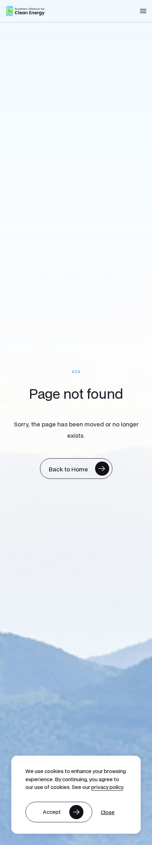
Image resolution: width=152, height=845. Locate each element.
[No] (108, 812)
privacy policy (107, 786)
